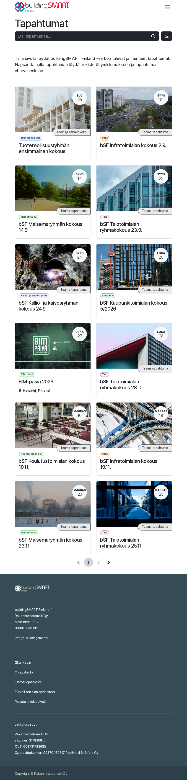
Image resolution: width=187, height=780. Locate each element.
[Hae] (153, 36)
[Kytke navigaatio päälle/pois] (167, 7)
